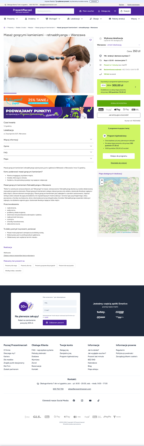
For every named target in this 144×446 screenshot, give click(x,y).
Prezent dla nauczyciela (66, 265)
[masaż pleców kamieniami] (49, 65)
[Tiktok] (98, 400)
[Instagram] (82, 400)
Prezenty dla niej (26, 265)
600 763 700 (58, 389)
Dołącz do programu (118, 156)
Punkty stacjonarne (133, 4)
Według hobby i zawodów (13, 270)
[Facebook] (74, 400)
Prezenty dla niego (11, 265)
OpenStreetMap (126, 232)
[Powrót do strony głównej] (4, 27)
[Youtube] (90, 400)
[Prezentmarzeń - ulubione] (115, 11)
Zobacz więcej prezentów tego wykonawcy (19, 256)
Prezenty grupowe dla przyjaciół (45, 265)
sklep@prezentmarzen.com (48, 4)
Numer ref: (129, 121)
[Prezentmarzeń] (22, 11)
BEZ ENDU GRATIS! (129, 70)
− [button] (102, 183)
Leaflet (118, 232)
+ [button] (102, 180)
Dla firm (121, 4)
